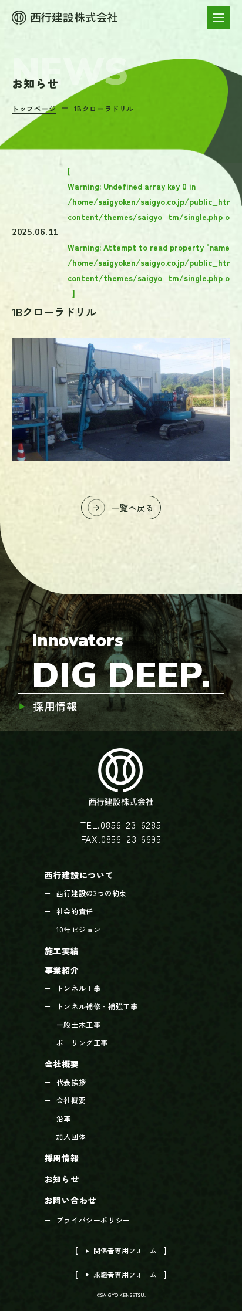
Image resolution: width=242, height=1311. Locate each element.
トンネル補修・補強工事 (97, 1006)
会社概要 (62, 1064)
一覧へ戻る (132, 507)
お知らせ (62, 1179)
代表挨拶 (71, 1082)
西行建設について (79, 875)
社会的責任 (74, 911)
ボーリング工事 (82, 1043)
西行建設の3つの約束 (91, 893)
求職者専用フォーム (121, 1274)
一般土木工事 (78, 1024)
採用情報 (55, 706)
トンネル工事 (78, 988)
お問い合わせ (70, 1200)
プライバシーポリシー (93, 1220)
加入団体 (71, 1136)
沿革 (63, 1118)
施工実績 (62, 951)
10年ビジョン (78, 929)
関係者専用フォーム (121, 1250)
